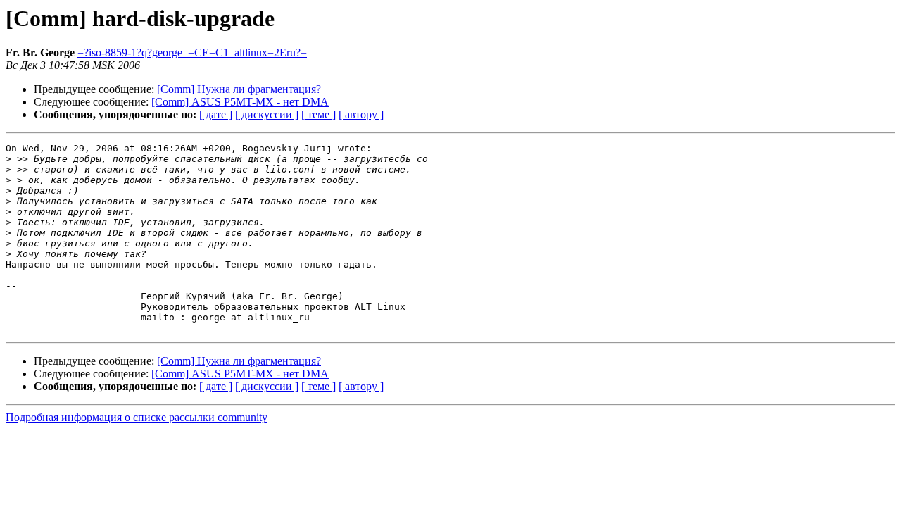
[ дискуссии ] (266, 114)
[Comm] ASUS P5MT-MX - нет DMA (240, 102)
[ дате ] (215, 114)
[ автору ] (361, 114)
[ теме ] (318, 114)
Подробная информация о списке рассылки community (136, 417)
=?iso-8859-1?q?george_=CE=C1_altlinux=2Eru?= (192, 52)
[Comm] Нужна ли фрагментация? (239, 89)
